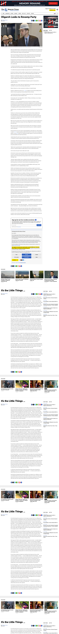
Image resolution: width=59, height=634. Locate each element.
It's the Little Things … (13, 290)
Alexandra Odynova (5, 20)
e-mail (25, 90)
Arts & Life (24, 13)
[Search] (57, 13)
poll (17, 133)
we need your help (17, 245)
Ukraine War (7, 13)
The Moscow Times (5, 293)
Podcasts (28, 13)
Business (15, 13)
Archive (32, 13)
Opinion (19, 13)
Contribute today (52, 10)
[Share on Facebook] (32, 20)
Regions (12, 13)
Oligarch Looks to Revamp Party (18, 17)
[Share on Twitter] (33, 20)
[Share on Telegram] (35, 20)
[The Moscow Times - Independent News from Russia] (10, 9)
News (3, 13)
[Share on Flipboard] (40, 20)
